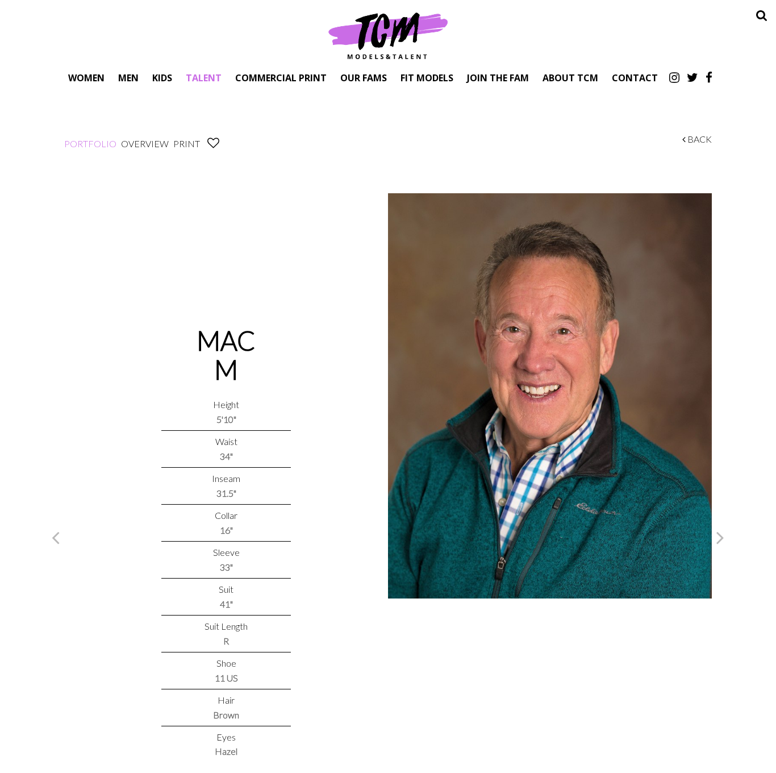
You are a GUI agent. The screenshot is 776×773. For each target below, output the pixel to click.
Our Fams (363, 78)
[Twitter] (692, 77)
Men (128, 78)
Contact (635, 78)
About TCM (570, 78)
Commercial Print (281, 78)
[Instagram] (674, 77)
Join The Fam (498, 78)
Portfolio (90, 143)
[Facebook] (709, 77)
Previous (55, 537)
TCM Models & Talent (388, 35)
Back (699, 139)
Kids (162, 78)
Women (86, 78)
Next (720, 537)
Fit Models (426, 78)
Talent (204, 78)
